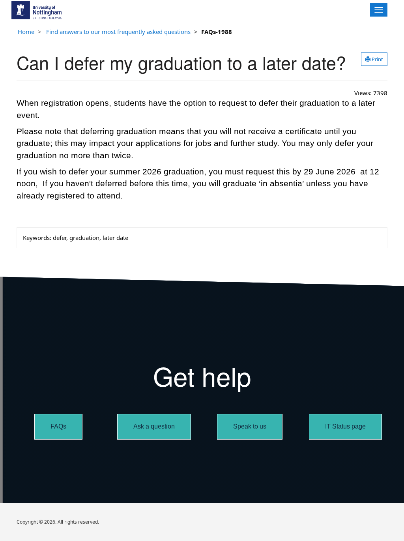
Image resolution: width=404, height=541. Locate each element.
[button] (374, 59)
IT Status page (345, 426)
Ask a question (154, 426)
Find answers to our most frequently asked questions (118, 32)
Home (26, 32)
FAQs (58, 426)
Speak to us (249, 426)
